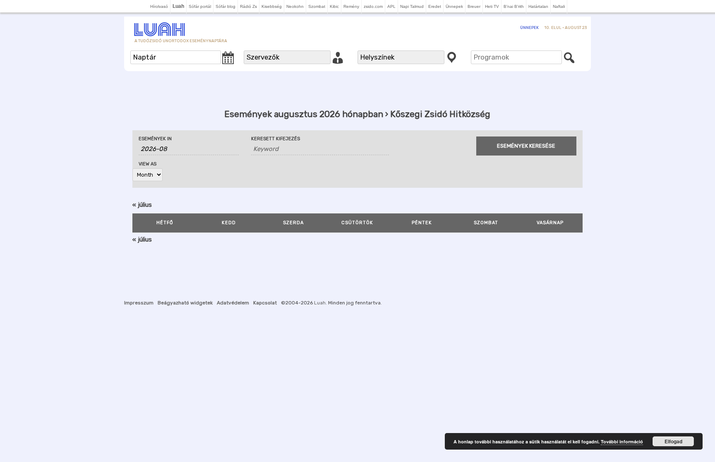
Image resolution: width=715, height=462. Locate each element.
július (142, 204)
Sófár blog (225, 6)
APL (391, 6)
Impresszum (139, 303)
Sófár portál (200, 6)
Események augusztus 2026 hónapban (303, 114)
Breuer (474, 6)
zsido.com (373, 6)
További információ (622, 441)
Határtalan (538, 6)
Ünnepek (454, 6)
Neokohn (295, 6)
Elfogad (673, 441)
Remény (351, 6)
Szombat (316, 6)
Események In (155, 138)
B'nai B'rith (514, 6)
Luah (320, 303)
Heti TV (492, 6)
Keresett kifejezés (275, 138)
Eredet (434, 6)
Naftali (559, 6)
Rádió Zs (248, 6)
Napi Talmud (412, 6)
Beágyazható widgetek (185, 303)
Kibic (334, 6)
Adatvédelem (233, 303)
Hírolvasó (159, 6)
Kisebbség (272, 6)
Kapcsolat (265, 303)
